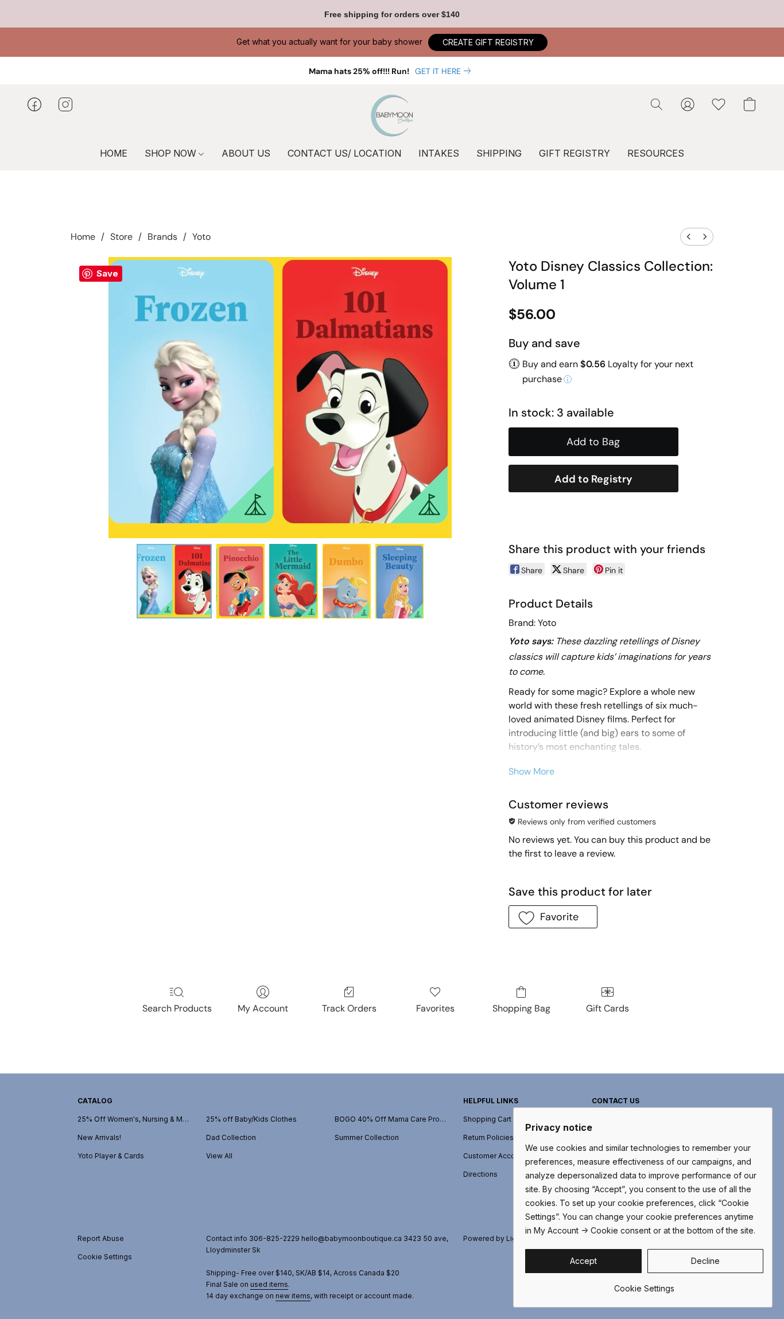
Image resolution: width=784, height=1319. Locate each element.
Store (121, 237)
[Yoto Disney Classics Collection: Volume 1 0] (174, 581)
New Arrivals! (99, 1137)
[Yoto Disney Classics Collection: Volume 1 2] (293, 581)
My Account (263, 1008)
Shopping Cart (487, 1119)
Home (83, 237)
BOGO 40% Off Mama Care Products (392, 1119)
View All (219, 1155)
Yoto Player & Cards (110, 1155)
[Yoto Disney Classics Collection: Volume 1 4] (399, 581)
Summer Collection (367, 1137)
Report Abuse (100, 1238)
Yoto (201, 237)
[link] (445, 71)
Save (107, 273)
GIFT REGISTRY (574, 153)
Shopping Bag (521, 1008)
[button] (488, 42)
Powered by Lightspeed (504, 1238)
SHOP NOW (172, 153)
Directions (480, 1174)
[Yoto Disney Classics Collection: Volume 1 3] (347, 581)
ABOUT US (246, 153)
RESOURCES (655, 153)
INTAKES (438, 153)
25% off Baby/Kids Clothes (251, 1119)
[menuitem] (689, 236)
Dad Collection (231, 1137)
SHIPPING (499, 153)
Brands (162, 237)
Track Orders (349, 1008)
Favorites (435, 1008)
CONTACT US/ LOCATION (344, 153)
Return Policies (488, 1137)
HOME (113, 153)
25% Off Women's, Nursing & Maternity (134, 1119)
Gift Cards (607, 1008)
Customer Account (494, 1155)
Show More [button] (531, 771)
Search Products (177, 1008)
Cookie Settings (104, 1256)
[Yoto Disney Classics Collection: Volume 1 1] (240, 581)
